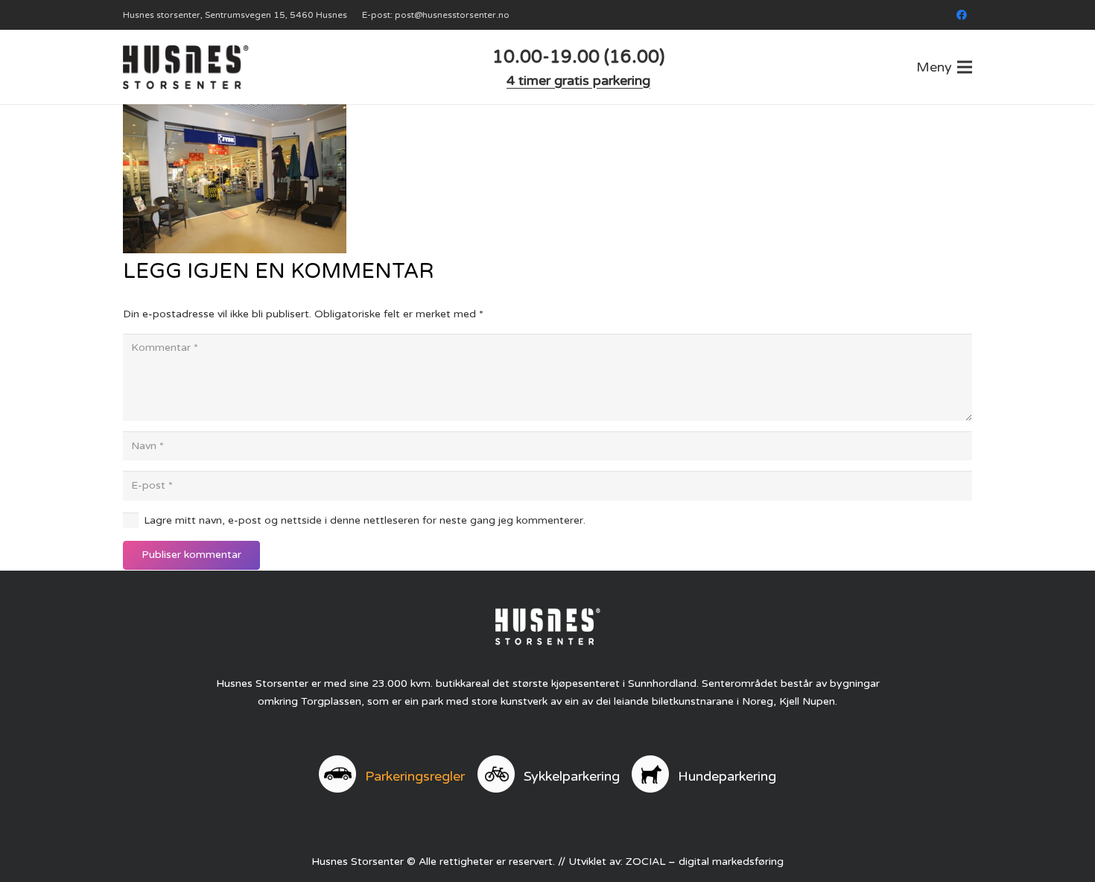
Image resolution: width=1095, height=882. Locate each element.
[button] (944, 67)
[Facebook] (961, 14)
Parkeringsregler (415, 776)
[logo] (186, 67)
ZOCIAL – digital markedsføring (705, 861)
